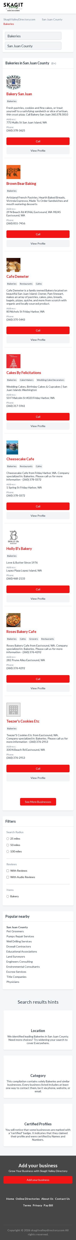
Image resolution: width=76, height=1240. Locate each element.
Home (10, 1198)
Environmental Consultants (23, 966)
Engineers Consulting (19, 961)
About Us (47, 1198)
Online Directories (28, 1198)
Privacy (37, 1205)
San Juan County (52, 19)
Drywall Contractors (18, 946)
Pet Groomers (15, 931)
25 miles (15, 838)
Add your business (38, 1179)
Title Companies (16, 976)
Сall (38, 141)
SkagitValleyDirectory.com (19, 19)
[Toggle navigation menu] (70, 7)
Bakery (14, 896)
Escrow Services (16, 971)
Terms (27, 1205)
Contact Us (62, 1198)
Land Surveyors (15, 956)
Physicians (12, 981)
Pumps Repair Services (20, 936)
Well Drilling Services (19, 941)
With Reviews (18, 870)
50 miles (15, 845)
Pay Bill (48, 1205)
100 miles (16, 851)
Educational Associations (21, 951)
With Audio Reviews (22, 877)
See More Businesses (38, 801)
